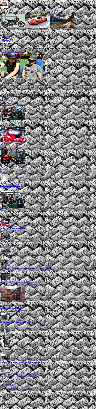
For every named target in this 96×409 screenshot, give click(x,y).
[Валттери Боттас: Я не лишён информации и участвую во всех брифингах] (13, 120)
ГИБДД (5, 36)
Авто (4, 32)
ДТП (4, 37)
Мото (4, 33)
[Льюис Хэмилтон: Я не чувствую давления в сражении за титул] (5, 279)
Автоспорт (6, 38)
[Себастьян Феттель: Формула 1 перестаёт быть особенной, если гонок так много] (5, 265)
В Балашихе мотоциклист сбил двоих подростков (15, 388)
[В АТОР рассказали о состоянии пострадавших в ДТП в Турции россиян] (5, 333)
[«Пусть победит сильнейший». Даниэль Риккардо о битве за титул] (13, 164)
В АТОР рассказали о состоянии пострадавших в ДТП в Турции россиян (23, 335)
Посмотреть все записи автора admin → (10, 186)
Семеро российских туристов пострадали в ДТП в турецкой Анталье (22, 362)
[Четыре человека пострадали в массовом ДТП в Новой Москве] (5, 373)
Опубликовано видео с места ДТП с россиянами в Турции (18, 349)
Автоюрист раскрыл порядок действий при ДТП (15, 386)
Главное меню (4, 43)
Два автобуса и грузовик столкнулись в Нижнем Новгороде (19, 305)
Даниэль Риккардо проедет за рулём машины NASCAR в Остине (20, 255)
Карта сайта (6, 40)
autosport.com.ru (9, 100)
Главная (5, 29)
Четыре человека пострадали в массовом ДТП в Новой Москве (20, 376)
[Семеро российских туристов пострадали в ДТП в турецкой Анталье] (5, 359)
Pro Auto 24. (3, 9)
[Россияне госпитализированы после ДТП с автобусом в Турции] (5, 319)
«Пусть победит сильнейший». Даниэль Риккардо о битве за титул (21, 167)
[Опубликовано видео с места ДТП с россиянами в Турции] (5, 346)
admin (9, 52)
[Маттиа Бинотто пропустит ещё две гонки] (13, 142)
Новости (5, 31)
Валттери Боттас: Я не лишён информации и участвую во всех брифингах (23, 122)
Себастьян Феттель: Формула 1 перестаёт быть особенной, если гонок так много (25, 268)
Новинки (5, 35)
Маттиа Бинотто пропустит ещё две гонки (13, 145)
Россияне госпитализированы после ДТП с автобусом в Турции (20, 322)
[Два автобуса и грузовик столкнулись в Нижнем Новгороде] (13, 301)
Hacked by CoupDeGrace (9, 384)
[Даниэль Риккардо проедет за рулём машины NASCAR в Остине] (5, 252)
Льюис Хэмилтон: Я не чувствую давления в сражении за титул (20, 282)
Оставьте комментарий (17, 52)
